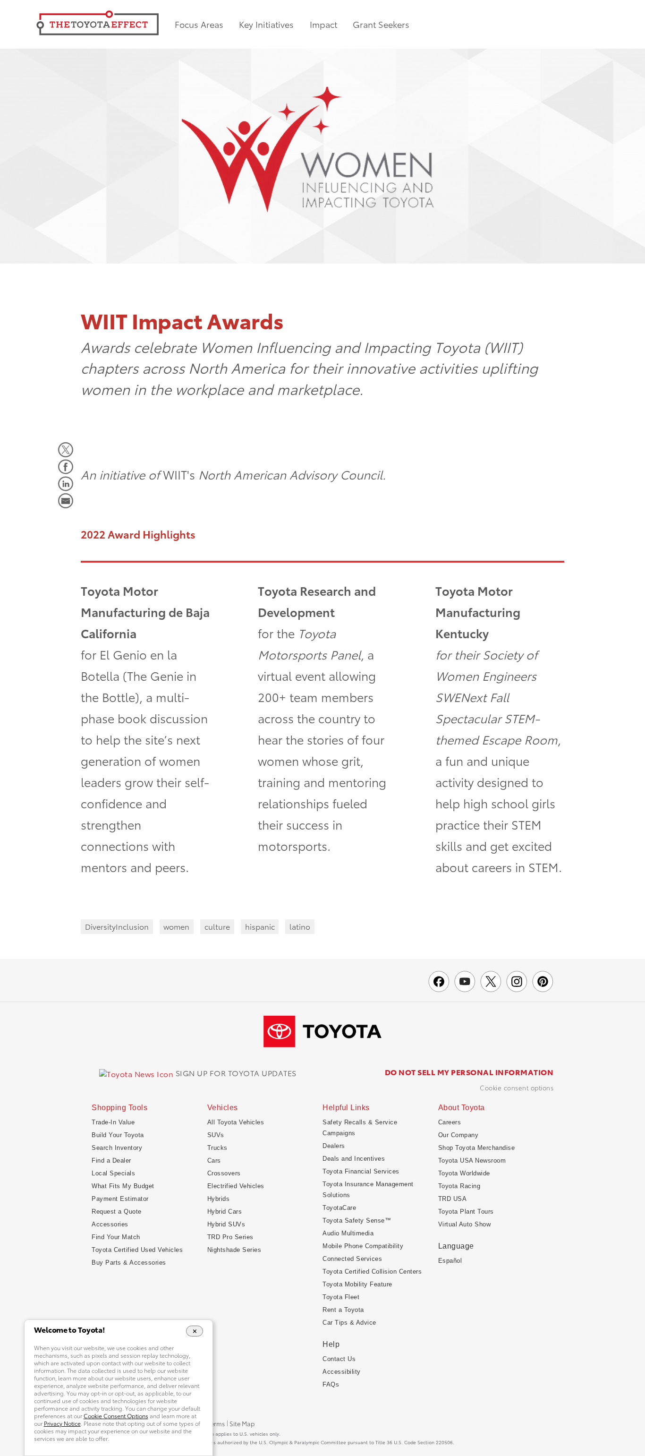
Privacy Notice (62, 1423)
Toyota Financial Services (360, 1171)
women (176, 926)
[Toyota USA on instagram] (516, 981)
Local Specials (113, 1173)
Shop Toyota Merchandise (476, 1147)
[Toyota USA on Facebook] (439, 981)
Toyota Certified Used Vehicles (137, 1249)
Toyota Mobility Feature (357, 1284)
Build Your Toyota (118, 1135)
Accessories (110, 1224)
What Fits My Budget (123, 1186)
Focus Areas (199, 24)
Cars (214, 1160)
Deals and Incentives (353, 1158)
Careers (449, 1122)
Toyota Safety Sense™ (356, 1220)
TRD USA (452, 1198)
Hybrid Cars (224, 1211)
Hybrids (218, 1198)
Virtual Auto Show (464, 1224)
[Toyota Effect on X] (490, 981)
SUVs (215, 1135)
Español (450, 1260)
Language (456, 1246)
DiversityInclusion (117, 926)
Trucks (217, 1147)
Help (330, 1344)
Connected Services (352, 1258)
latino (299, 926)
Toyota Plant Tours (466, 1211)
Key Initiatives (266, 24)
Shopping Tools (119, 1108)
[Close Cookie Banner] (195, 1331)
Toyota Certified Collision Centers (372, 1271)
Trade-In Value (113, 1122)
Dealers (333, 1145)
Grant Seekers (381, 24)
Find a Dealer (111, 1160)
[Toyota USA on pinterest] (542, 981)
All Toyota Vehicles (235, 1122)
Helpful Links (346, 1108)
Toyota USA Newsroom (472, 1160)
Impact (323, 24)
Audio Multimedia (347, 1233)
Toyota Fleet (340, 1297)
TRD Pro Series (230, 1237)
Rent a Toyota (343, 1309)
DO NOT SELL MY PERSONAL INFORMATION (469, 1072)
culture (217, 926)
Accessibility (341, 1371)
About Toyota (461, 1108)
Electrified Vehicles (235, 1186)
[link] (198, 1074)
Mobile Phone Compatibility (362, 1246)
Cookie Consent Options (516, 1087)
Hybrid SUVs (226, 1224)
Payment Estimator (120, 1198)
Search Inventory (117, 1147)
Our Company (458, 1135)
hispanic (260, 926)
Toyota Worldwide (464, 1173)
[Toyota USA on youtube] (464, 981)
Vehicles (222, 1108)
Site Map (242, 1424)
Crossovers (224, 1173)
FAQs (330, 1384)
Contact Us (339, 1358)
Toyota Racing (459, 1186)
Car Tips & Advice (349, 1322)
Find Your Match (116, 1237)
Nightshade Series (234, 1249)
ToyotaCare (339, 1207)
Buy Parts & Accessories (129, 1262)
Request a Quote (117, 1211)
